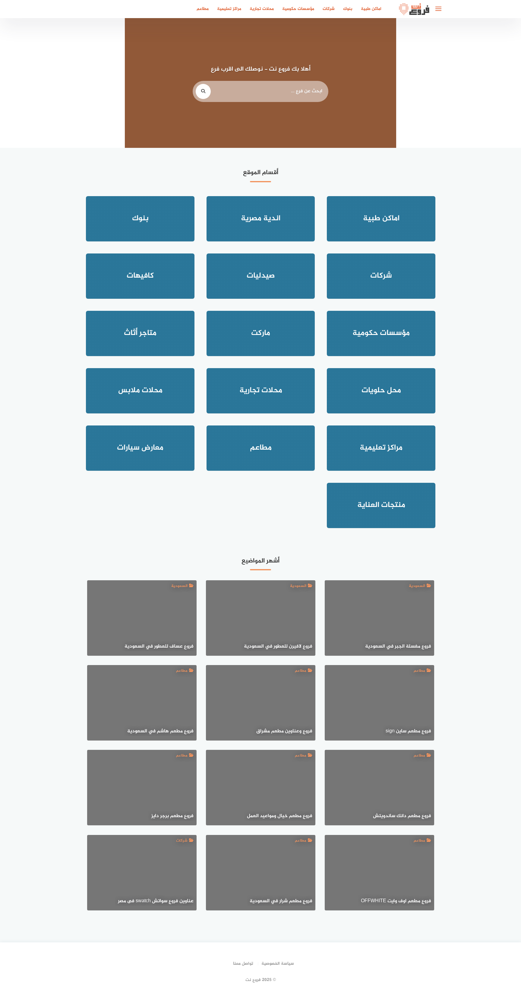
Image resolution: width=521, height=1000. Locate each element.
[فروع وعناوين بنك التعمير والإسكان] (103, 34)
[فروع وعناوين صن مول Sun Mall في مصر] (417, 67)
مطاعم (203, 8)
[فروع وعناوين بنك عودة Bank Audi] (417, 34)
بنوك (347, 8)
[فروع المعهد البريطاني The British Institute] (460, 132)
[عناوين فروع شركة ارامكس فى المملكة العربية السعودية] (60, 132)
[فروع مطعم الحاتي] (460, 34)
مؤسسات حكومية (298, 8)
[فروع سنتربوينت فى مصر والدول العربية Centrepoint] (60, 99)
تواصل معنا (243, 963)
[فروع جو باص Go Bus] (60, 67)
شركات (329, 8)
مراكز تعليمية (229, 8)
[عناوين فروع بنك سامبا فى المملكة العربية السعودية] (460, 67)
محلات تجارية (262, 8)
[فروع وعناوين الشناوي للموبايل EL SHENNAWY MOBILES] (103, 99)
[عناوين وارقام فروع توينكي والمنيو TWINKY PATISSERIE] (103, 132)
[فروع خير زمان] (417, 132)
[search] (203, 91)
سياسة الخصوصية (277, 963)
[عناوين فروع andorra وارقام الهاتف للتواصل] (60, 34)
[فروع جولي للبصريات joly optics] (460, 99)
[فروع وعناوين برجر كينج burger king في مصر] (103, 67)
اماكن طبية (371, 8)
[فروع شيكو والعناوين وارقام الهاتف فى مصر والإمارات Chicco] (417, 99)
